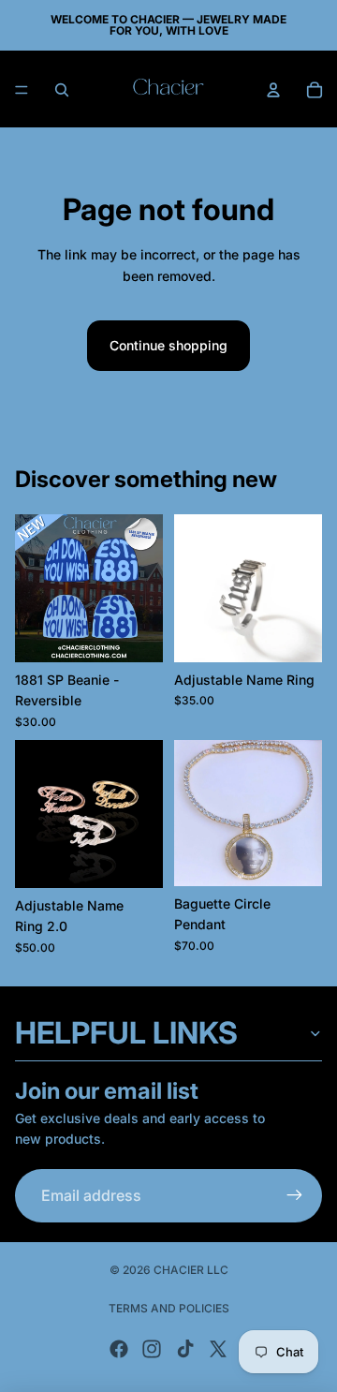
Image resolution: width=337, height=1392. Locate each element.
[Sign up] (295, 1196)
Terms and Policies (169, 1308)
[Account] (273, 90)
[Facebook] (119, 1349)
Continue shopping (168, 345)
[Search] (61, 90)
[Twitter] (218, 1349)
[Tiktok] (185, 1349)
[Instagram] (151, 1349)
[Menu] (21, 89)
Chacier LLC (191, 1270)
